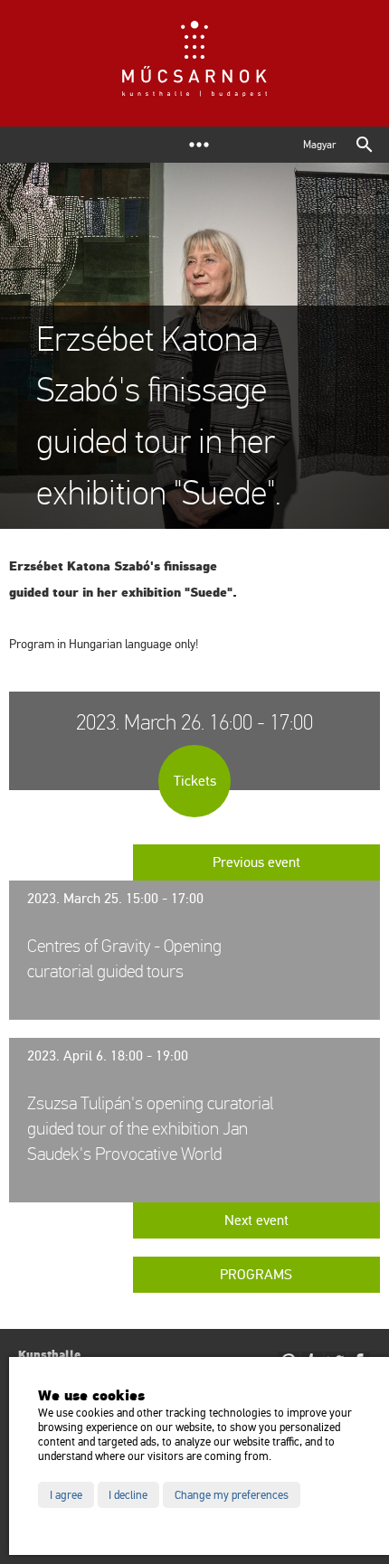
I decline (128, 1495)
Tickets (195, 781)
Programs (256, 1275)
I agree (66, 1495)
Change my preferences (232, 1495)
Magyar (319, 144)
